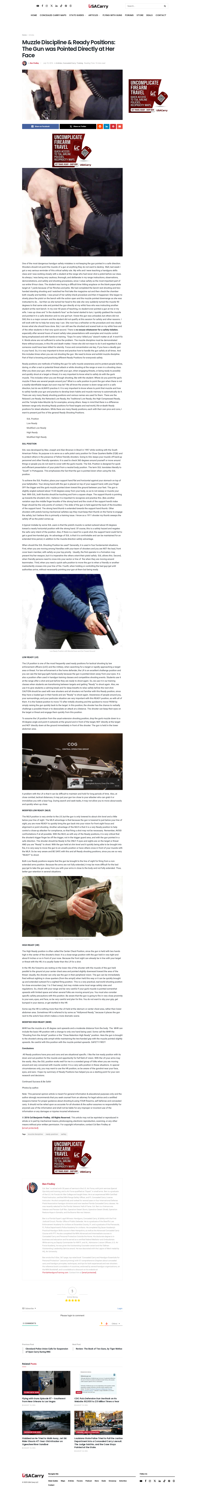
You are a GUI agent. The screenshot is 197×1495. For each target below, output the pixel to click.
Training (80, 63)
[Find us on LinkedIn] (56, 6)
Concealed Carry (69, 63)
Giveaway (112, 1481)
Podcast (89, 1481)
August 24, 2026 (82, 1451)
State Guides (53, 1481)
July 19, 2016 (48, 63)
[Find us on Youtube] (38, 6)
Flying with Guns (31, 1392)
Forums (80, 1481)
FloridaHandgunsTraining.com (55, 1272)
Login (119, 1308)
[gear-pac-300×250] (149, 57)
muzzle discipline (35, 1134)
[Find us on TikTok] (61, 6)
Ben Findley (34, 63)
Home (34, 15)
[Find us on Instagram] (47, 6)
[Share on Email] (120, 126)
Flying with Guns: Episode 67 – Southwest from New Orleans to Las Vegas (43, 1400)
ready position (52, 1134)
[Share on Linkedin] (106, 126)
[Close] (118, 780)
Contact (161, 15)
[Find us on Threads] (71, 6)
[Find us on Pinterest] (66, 6)
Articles (31, 35)
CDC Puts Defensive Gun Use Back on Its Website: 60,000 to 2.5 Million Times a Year (96, 1400)
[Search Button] (165, 6)
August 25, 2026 (29, 1405)
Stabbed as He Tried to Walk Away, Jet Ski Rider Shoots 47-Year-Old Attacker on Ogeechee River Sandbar (44, 1441)
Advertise (123, 1481)
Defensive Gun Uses (32, 1432)
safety (63, 1134)
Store (97, 1481)
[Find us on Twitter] (51, 6)
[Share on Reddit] (100, 126)
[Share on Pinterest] (113, 126)
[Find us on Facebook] (42, 6)
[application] (72, 761)
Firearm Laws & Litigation (88, 1432)
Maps (63, 1481)
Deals (104, 1481)
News (79, 1392)
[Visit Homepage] (98, 6)
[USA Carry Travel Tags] (72, 150)
